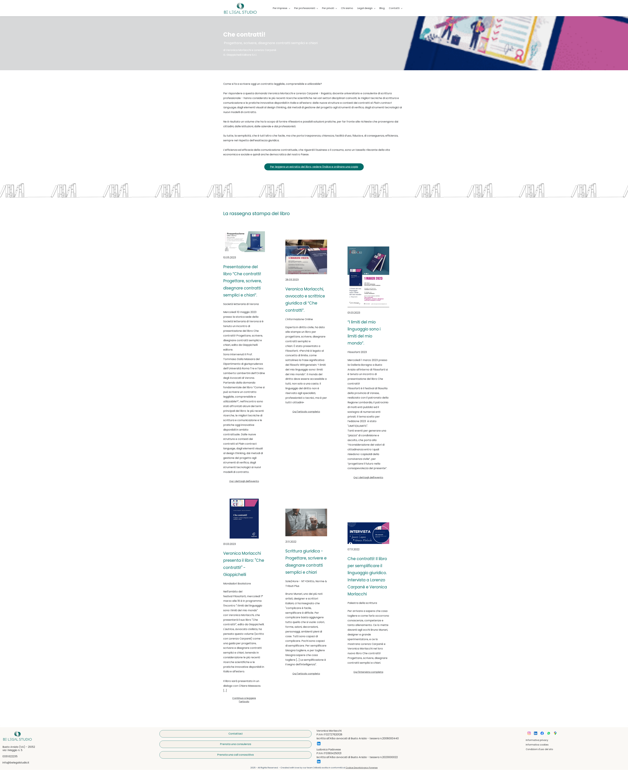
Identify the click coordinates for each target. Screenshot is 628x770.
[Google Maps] (555, 733)
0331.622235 (9, 756)
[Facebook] (542, 733)
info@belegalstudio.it (15, 762)
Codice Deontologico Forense (362, 767)
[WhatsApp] (548, 733)
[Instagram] (529, 733)
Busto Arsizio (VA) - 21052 (18, 747)
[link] (17, 733)
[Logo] (240, 8)
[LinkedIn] (535, 733)
